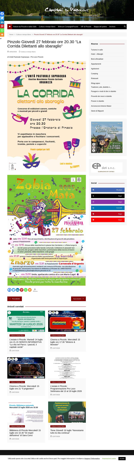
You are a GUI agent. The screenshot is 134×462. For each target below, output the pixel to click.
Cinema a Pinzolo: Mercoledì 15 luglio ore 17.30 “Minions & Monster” (65, 342)
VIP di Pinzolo (86, 26)
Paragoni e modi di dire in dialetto (103, 91)
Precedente (16, 299)
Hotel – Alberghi (97, 54)
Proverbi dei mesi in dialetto (101, 96)
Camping (94, 73)
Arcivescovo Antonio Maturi (101, 106)
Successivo (77, 299)
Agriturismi (95, 69)
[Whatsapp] (26, 290)
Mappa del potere (100, 26)
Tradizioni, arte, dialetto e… (101, 87)
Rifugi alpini (95, 83)
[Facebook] (9, 290)
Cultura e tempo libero (47, 26)
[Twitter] (13, 290)
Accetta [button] (122, 458)
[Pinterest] (21, 290)
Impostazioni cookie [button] (109, 458)
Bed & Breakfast (97, 59)
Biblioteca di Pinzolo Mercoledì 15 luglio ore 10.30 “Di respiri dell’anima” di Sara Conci (25, 433)
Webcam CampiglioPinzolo (68, 26)
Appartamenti (96, 64)
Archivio (112, 26)
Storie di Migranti (97, 111)
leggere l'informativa (92, 458)
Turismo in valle (97, 50)
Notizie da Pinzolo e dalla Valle (24, 26)
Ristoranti (94, 78)
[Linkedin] (17, 290)
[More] (30, 290)
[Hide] (1, 38)
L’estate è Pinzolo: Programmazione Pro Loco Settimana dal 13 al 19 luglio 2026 (66, 388)
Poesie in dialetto (97, 101)
